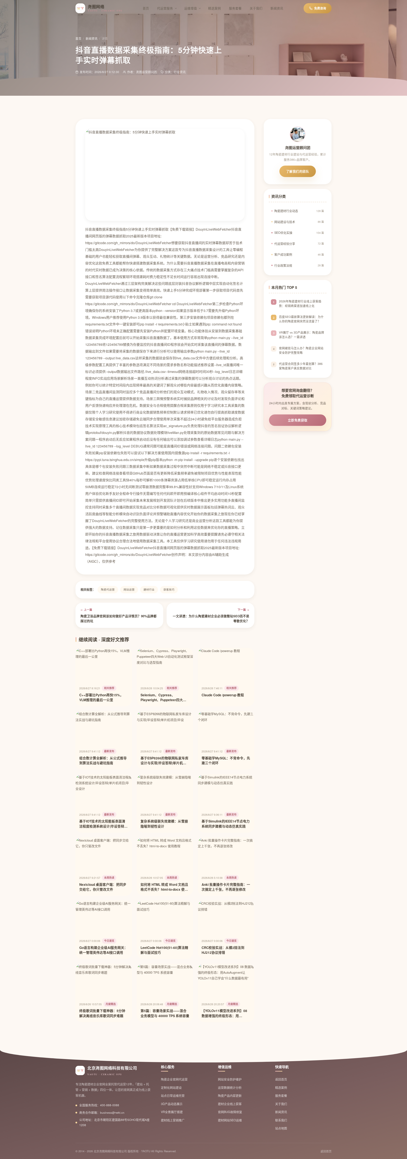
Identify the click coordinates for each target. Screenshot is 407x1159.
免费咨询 (320, 8)
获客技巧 (168, 589)
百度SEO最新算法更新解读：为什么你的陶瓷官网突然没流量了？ (301, 319)
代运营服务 (165, 8)
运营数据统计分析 (230, 1087)
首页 (146, 8)
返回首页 (281, 1079)
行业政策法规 (299, 265)
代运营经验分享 (299, 243)
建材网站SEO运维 (230, 1120)
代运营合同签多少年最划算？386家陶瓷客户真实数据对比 (301, 366)
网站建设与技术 (299, 222)
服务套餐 (235, 8)
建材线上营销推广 (173, 1120)
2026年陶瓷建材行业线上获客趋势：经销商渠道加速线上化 (300, 303)
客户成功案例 (299, 254)
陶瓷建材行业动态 (299, 211)
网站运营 (129, 589)
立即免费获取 (298, 420)
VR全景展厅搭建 (172, 1112)
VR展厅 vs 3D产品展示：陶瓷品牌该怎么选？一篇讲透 (301, 335)
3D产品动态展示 (172, 1104)
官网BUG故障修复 (230, 1112)
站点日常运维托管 (173, 1095)
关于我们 (256, 8)
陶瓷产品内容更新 (230, 1095)
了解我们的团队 (297, 171)
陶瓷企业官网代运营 (174, 1079)
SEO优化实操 (299, 232)
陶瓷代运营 (108, 589)
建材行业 (149, 589)
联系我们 (281, 1120)
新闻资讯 (276, 8)
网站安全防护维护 (230, 1079)
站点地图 (281, 1128)
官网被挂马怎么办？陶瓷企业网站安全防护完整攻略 (301, 350)
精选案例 (214, 8)
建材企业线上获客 (230, 1104)
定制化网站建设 (171, 1087)
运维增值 (190, 8)
